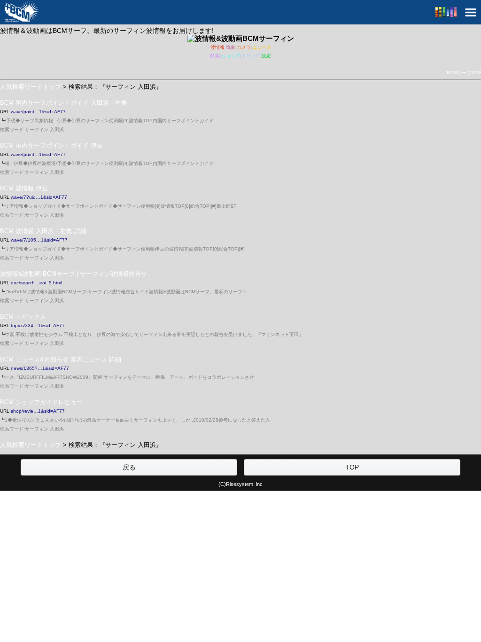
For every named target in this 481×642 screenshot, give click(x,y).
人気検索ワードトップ (30, 86)
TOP (352, 467)
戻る (129, 467)
